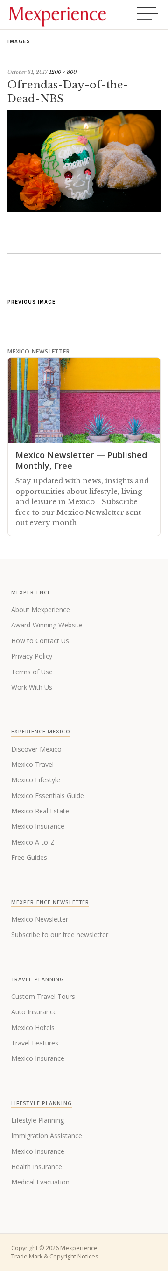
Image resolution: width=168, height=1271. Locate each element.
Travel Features (34, 1042)
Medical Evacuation (40, 1182)
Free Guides (29, 857)
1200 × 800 (63, 72)
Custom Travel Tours (43, 996)
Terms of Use (32, 671)
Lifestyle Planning (37, 1120)
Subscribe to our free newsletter (59, 934)
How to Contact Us (40, 640)
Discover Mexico (36, 749)
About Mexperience (40, 609)
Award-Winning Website (47, 624)
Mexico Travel (32, 764)
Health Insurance (36, 1166)
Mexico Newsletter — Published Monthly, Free (81, 460)
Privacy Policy (31, 656)
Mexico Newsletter (39, 919)
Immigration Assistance (46, 1135)
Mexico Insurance (37, 826)
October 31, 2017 (27, 72)
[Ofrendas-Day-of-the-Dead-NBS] (84, 209)
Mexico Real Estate (40, 810)
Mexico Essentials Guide (47, 795)
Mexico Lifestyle (35, 779)
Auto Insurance (34, 1011)
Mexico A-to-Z (33, 842)
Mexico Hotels (33, 1027)
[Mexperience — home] (57, 15)
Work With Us (31, 687)
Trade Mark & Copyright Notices (54, 1256)
